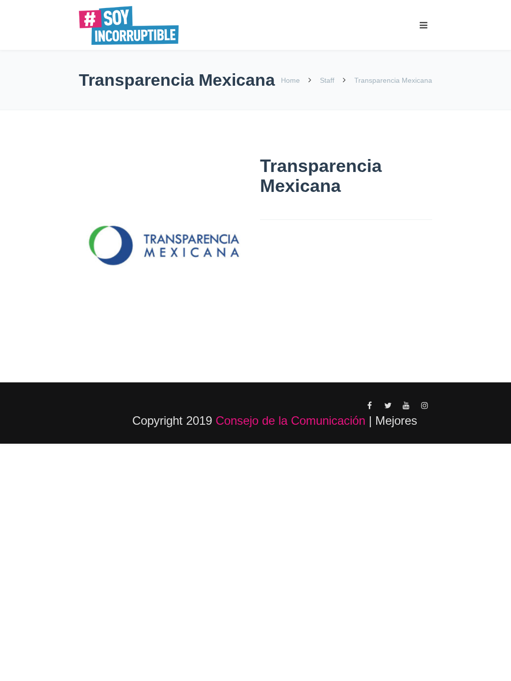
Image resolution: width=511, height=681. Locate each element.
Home (291, 80)
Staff (327, 80)
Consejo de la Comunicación (290, 420)
